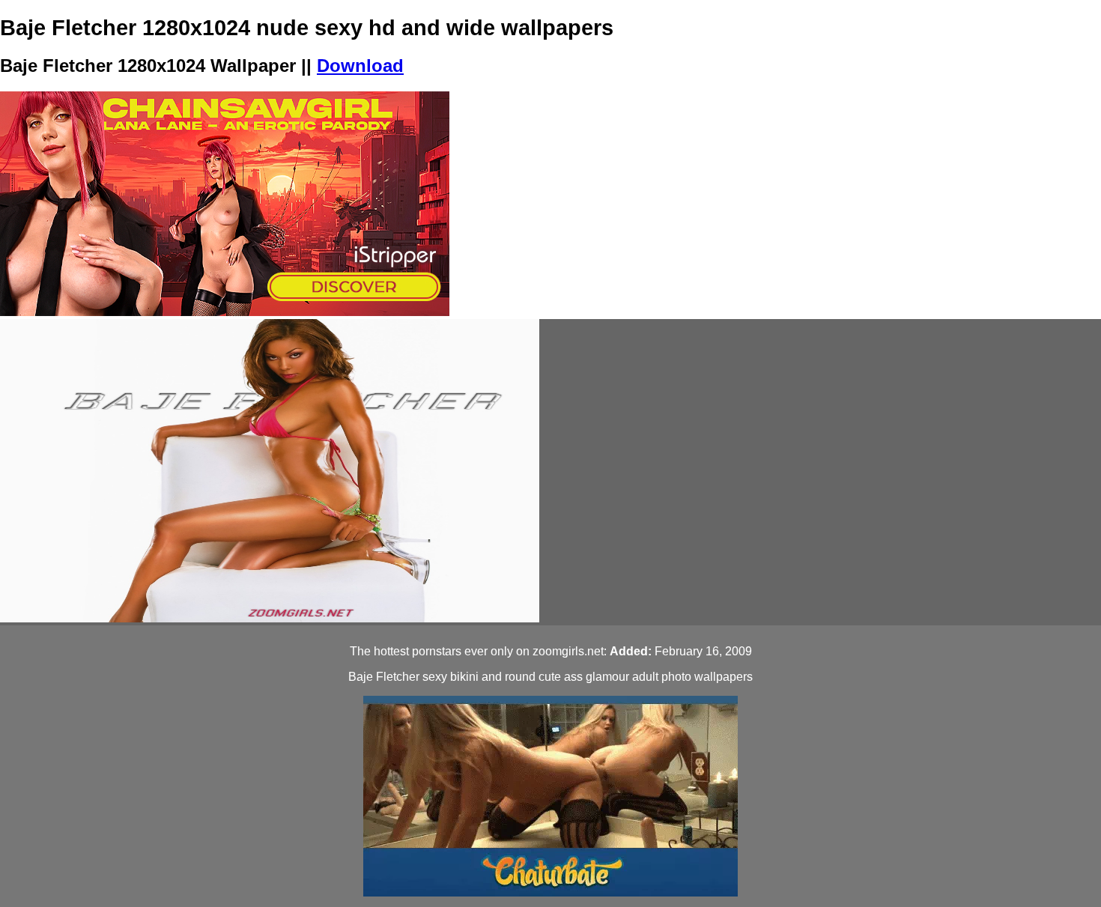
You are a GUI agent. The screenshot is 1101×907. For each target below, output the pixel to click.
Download (360, 65)
